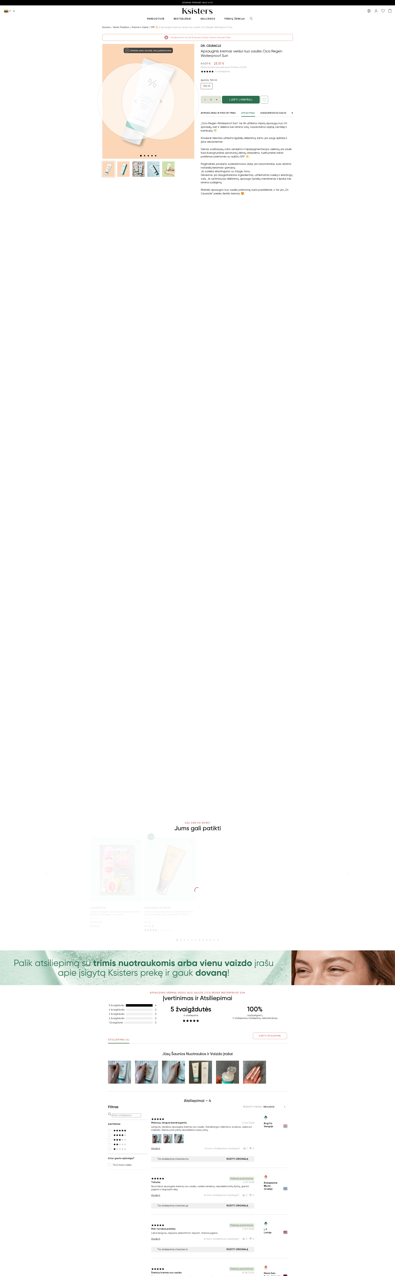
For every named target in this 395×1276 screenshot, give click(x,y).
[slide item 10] (210, 940)
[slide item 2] (144, 156)
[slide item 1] (141, 156)
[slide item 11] (214, 940)
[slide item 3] (148, 156)
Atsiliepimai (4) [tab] (118, 1039)
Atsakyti (155, 1148)
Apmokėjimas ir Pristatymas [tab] (218, 113)
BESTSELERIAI (182, 18)
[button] (108, 169)
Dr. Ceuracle (211, 46)
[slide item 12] (218, 940)
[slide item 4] (152, 156)
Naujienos (208, 18)
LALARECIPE (98, 907)
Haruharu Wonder (157, 907)
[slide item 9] (207, 940)
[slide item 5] (156, 156)
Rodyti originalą (237, 1159)
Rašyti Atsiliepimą (270, 1036)
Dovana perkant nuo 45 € (197, 3)
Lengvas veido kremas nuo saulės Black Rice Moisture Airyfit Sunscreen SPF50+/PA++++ (168, 913)
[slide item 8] (203, 940)
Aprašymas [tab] (248, 113)
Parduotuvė (155, 18)
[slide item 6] (196, 940)
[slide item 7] (199, 940)
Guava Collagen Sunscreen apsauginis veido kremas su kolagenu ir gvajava (115, 913)
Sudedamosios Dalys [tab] (273, 113)
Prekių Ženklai (235, 18)
